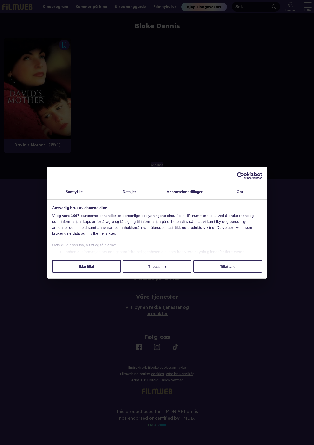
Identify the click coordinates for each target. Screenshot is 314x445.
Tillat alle (227, 266)
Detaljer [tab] (129, 192)
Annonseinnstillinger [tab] (185, 192)
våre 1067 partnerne (80, 216)
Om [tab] (240, 192)
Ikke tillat (86, 266)
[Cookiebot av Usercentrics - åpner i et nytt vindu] (240, 175)
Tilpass (154, 266)
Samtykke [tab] (74, 192)
